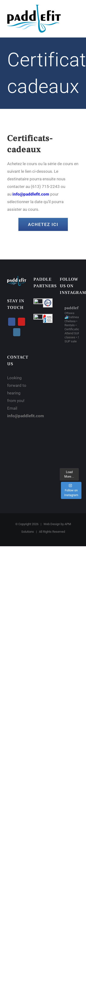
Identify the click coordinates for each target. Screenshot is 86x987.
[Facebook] (11, 322)
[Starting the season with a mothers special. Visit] (69, 419)
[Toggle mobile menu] (77, 11)
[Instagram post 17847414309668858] (69, 380)
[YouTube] (21, 322)
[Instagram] (16, 332)
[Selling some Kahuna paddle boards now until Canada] (69, 354)
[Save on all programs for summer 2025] (69, 432)
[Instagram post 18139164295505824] (69, 367)
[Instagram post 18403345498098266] (69, 445)
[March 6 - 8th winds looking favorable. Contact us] (69, 458)
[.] (69, 393)
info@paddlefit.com (30, 194)
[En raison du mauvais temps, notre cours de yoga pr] (69, 406)
